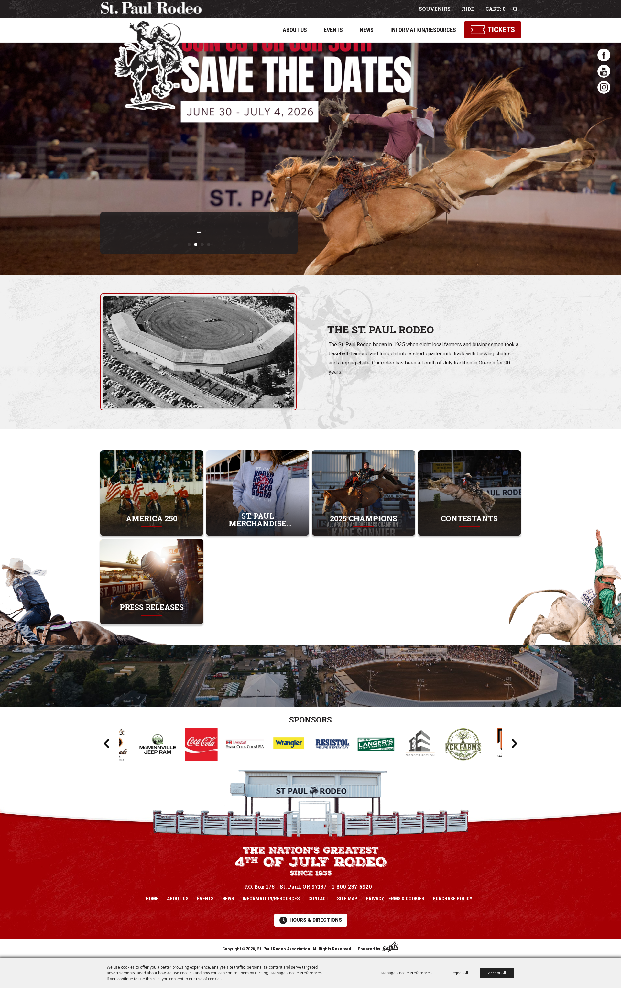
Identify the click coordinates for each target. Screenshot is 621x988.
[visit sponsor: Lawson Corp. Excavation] (377, 745)
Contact (318, 899)
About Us (295, 30)
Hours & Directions (315, 920)
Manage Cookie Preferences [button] (406, 972)
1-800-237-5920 (352, 886)
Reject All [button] (460, 972)
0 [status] (504, 8)
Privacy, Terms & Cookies (395, 899)
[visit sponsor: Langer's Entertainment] (246, 745)
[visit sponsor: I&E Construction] (290, 745)
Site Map (347, 899)
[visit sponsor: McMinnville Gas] (465, 745)
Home (152, 899)
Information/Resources (423, 30)
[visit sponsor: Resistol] (203, 745)
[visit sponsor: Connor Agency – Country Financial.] (421, 745)
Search (515, 9)
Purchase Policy (452, 899)
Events (333, 30)
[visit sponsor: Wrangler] (159, 745)
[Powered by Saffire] (390, 945)
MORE (151, 518)
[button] (189, 244)
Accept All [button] (497, 972)
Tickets (501, 29)
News (367, 30)
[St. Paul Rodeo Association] (151, 56)
